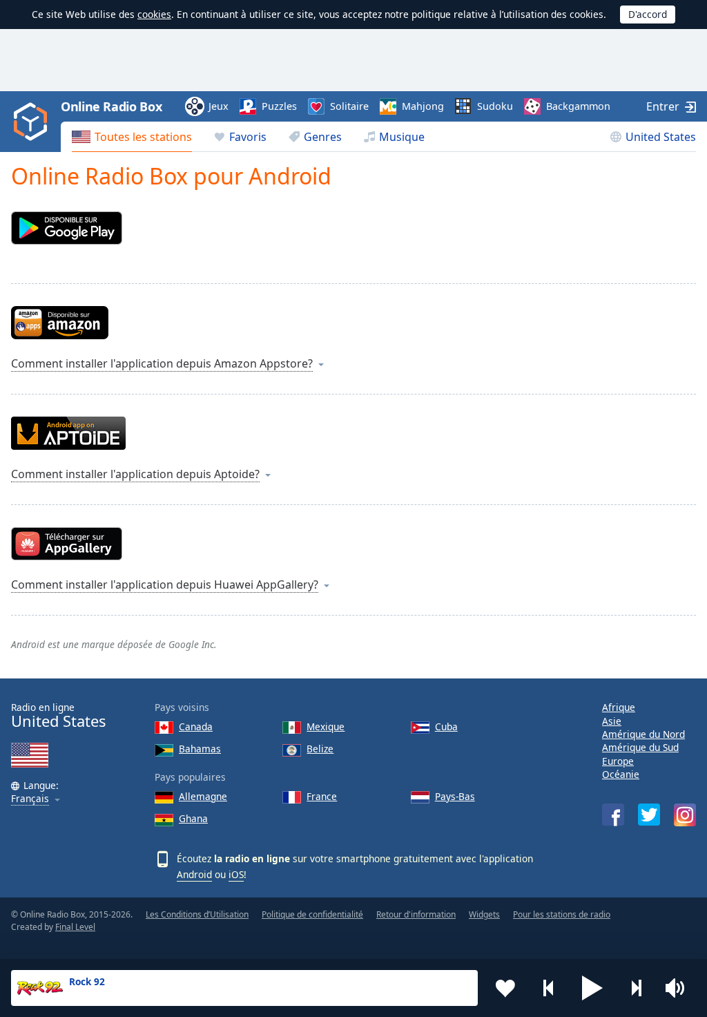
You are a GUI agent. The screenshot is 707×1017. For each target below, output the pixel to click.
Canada (196, 726)
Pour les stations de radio (561, 914)
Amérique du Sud (640, 747)
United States (661, 136)
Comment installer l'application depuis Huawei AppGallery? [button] (164, 584)
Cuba (446, 726)
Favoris (248, 136)
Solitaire (349, 106)
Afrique (618, 707)
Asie (611, 721)
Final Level (75, 927)
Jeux (219, 106)
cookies (154, 14)
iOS (236, 874)
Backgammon (578, 106)
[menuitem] (132, 137)
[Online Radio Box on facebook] (613, 815)
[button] (592, 988)
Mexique (326, 726)
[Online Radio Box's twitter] (649, 815)
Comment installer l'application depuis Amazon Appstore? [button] (162, 363)
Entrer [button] (662, 106)
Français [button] (30, 799)
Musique (402, 136)
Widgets (484, 914)
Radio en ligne (58, 715)
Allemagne (203, 796)
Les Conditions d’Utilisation (197, 914)
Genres (323, 136)
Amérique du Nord (643, 734)
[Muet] (679, 988)
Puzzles (279, 106)
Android (194, 874)
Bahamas (200, 748)
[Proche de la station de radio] (635, 988)
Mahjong (423, 106)
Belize (320, 748)
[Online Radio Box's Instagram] (685, 815)
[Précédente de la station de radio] (548, 988)
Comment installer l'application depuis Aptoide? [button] (135, 474)
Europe (618, 761)
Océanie (620, 774)
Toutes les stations (143, 136)
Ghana (193, 818)
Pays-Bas (455, 796)
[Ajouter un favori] (505, 988)
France (322, 796)
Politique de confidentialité (312, 914)
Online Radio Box (111, 106)
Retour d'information (416, 914)
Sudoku (495, 106)
